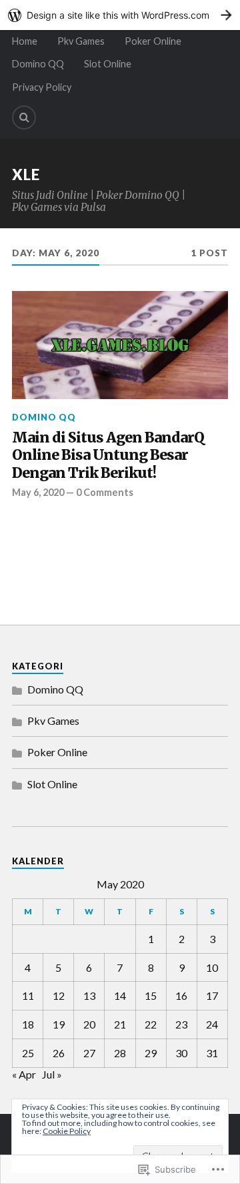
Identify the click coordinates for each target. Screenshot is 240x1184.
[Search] (24, 117)
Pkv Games (81, 41)
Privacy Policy (41, 87)
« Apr (24, 1074)
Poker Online (153, 41)
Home (24, 41)
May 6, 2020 (38, 492)
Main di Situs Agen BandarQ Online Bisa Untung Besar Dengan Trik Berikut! (108, 455)
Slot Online (107, 63)
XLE (26, 175)
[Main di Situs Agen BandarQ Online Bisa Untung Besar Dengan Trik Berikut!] (120, 345)
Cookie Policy (67, 1131)
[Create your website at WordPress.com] (120, 15)
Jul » (52, 1074)
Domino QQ (38, 63)
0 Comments (104, 492)
